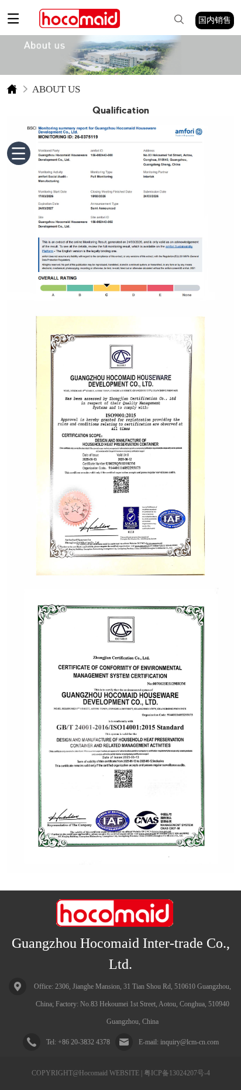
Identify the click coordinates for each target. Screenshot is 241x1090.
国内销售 (214, 20)
